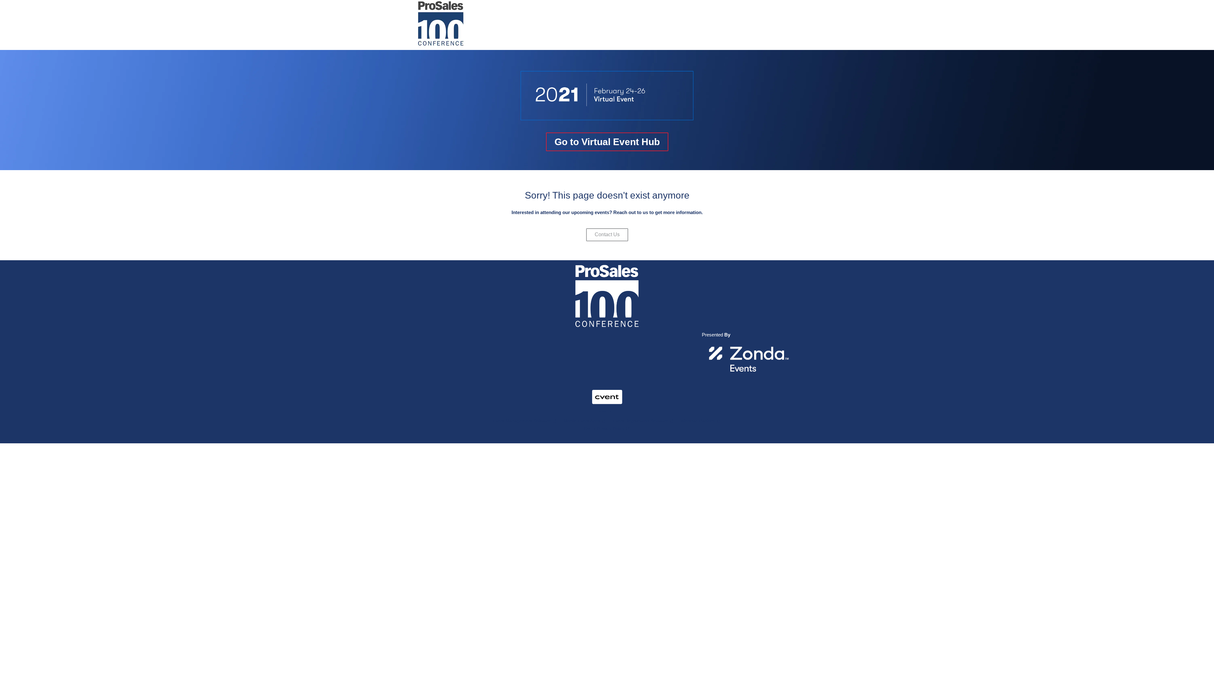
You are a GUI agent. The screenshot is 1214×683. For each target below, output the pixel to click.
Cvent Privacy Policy (604, 428)
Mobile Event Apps (581, 420)
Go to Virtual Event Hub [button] (607, 142)
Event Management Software (522, 420)
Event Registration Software (640, 420)
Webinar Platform (698, 420)
